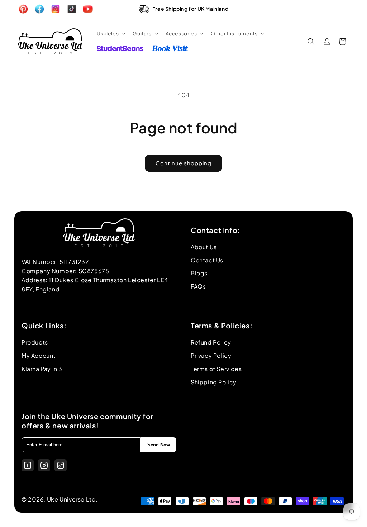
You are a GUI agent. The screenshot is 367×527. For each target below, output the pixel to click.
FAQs (198, 286)
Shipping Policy (214, 382)
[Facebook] (28, 465)
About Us (204, 247)
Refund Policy (211, 342)
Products (35, 342)
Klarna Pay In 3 (42, 368)
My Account (39, 355)
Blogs (199, 273)
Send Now (158, 444)
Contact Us (207, 260)
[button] (110, 33)
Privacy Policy (211, 355)
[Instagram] (44, 465)
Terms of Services (216, 368)
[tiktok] (60, 465)
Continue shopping (183, 163)
